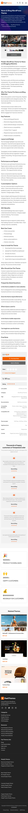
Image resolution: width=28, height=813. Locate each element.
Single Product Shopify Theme (8, 798)
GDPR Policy (22, 810)
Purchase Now (15, 358)
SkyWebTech (14, 807)
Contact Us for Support (9, 373)
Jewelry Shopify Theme (6, 785)
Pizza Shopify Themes (6, 796)
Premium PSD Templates (7, 733)
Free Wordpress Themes (7, 727)
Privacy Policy (6, 810)
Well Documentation (22, 402)
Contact (3, 750)
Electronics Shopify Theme (7, 762)
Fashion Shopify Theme (6, 764)
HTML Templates (5, 719)
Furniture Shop (6, 684)
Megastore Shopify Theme (7, 765)
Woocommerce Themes (7, 729)
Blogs (2, 742)
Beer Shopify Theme (6, 772)
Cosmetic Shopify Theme (7, 783)
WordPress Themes (22, 392)
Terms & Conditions (14, 810)
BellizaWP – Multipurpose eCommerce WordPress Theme (14, 633)
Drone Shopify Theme (6, 776)
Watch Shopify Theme (6, 787)
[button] (14, 363)
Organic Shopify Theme (6, 794)
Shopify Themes (5, 717)
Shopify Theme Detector (7, 735)
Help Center (4, 746)
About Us (3, 748)
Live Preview (14, 54)
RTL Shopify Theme (5, 774)
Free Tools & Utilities (5, 744)
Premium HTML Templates (7, 731)
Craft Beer (5, 659)
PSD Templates (4, 721)
